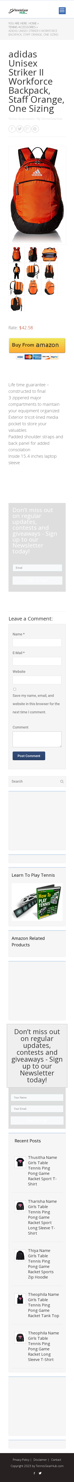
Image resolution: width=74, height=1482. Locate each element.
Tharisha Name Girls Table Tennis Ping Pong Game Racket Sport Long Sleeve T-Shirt (42, 1217)
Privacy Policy (21, 1460)
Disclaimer (40, 1460)
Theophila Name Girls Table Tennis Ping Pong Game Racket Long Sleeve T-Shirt (43, 1346)
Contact (56, 1460)
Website (19, 671)
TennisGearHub (51, 119)
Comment (20, 727)
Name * (19, 634)
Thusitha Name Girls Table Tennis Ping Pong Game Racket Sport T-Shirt (42, 1171)
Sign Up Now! (37, 1120)
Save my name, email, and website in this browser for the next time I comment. (36, 703)
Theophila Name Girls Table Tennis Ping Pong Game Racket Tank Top (43, 1305)
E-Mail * (19, 653)
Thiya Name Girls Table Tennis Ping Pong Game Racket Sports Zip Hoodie (41, 1264)
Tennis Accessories (21, 119)
